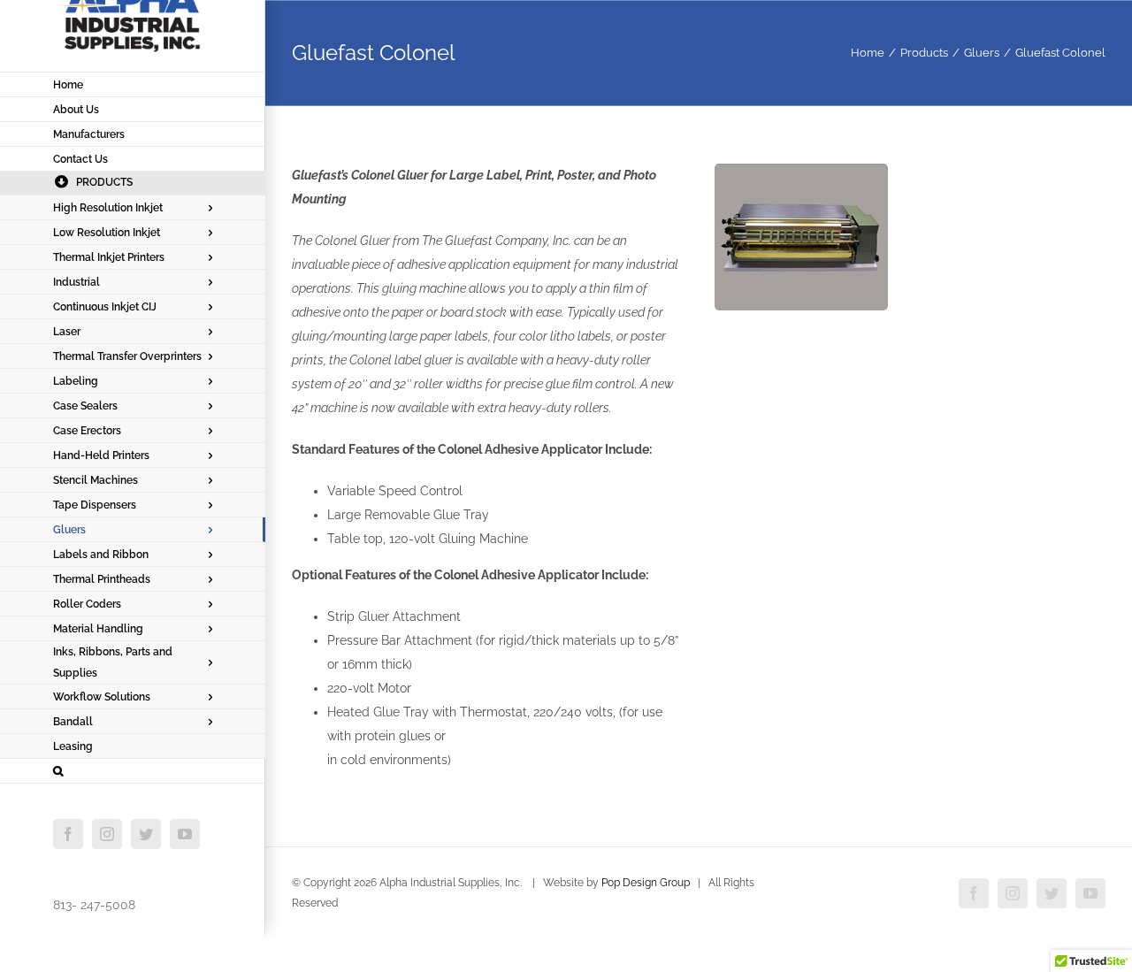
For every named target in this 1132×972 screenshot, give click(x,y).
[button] (132, 771)
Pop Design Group (645, 882)
